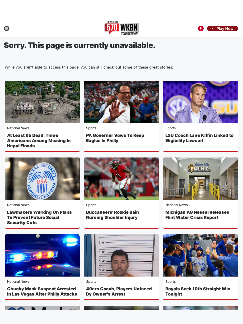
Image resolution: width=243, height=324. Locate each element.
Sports (91, 128)
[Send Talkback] (201, 28)
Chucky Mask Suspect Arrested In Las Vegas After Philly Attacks (42, 291)
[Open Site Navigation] (6, 28)
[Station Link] (121, 28)
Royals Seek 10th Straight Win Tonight (197, 291)
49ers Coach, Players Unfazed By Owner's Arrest (119, 291)
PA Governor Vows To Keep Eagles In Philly (115, 138)
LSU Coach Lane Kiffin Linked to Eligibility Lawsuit (199, 138)
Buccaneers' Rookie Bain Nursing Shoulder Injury (112, 215)
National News (18, 128)
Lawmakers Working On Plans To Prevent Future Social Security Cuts (39, 217)
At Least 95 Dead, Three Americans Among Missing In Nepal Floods (39, 140)
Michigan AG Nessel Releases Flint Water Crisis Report (197, 215)
